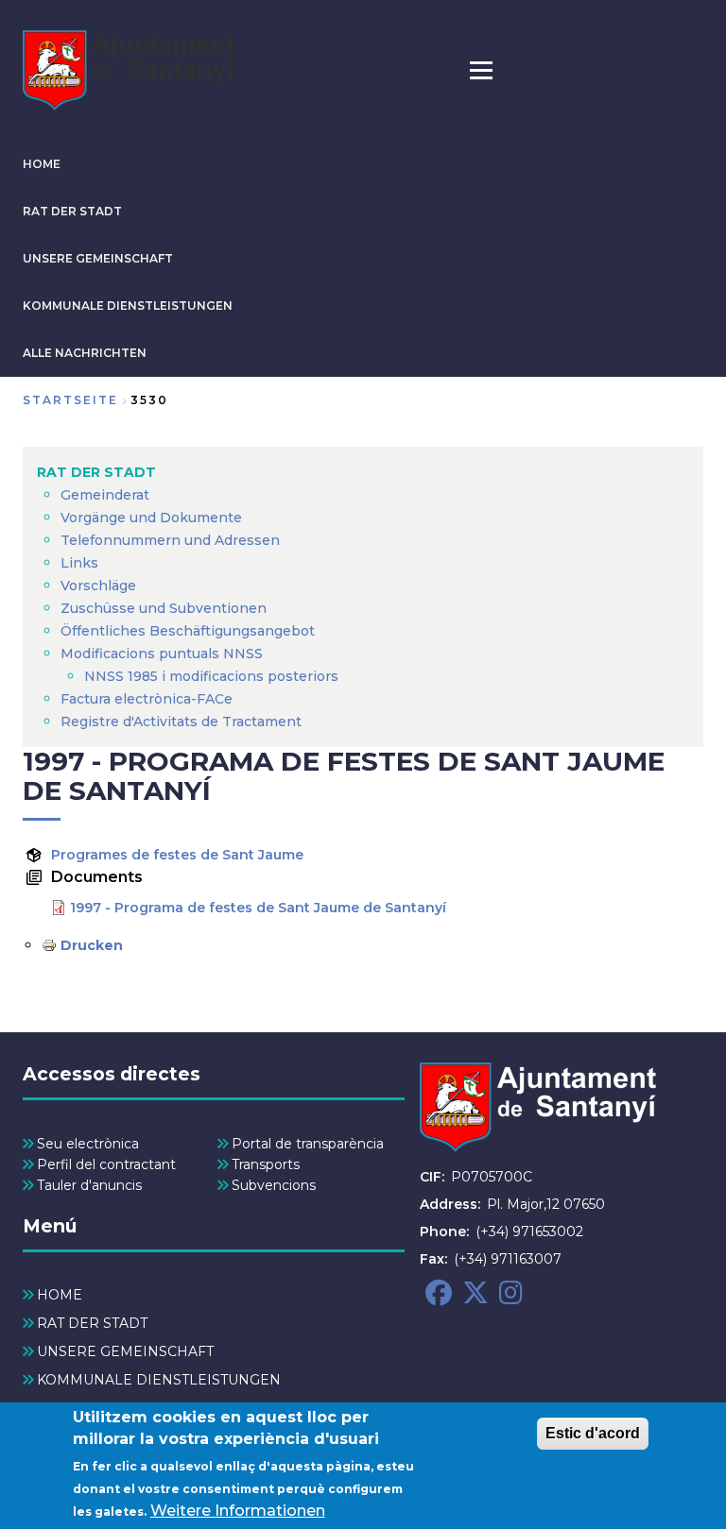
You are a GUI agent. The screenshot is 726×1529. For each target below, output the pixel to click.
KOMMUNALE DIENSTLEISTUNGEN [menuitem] (159, 1379)
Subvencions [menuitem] (274, 1185)
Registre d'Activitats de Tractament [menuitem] (181, 721)
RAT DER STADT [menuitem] (96, 472)
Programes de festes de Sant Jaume (177, 854)
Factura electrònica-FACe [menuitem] (146, 698)
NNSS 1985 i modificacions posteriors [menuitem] (213, 676)
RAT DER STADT (72, 211)
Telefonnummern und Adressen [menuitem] (170, 540)
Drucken (91, 945)
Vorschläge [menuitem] (98, 585)
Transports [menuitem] (266, 1164)
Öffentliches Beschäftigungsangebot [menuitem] (187, 630)
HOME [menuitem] (59, 1294)
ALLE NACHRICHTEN (85, 353)
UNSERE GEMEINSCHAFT (98, 258)
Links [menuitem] (79, 562)
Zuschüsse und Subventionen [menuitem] (163, 608)
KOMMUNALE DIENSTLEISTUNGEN (128, 305)
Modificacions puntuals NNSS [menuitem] (161, 653)
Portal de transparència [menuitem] (308, 1143)
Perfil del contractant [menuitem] (106, 1164)
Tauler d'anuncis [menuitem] (89, 1185)
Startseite (70, 400)
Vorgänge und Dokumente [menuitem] (151, 517)
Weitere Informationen (237, 1511)
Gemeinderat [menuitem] (104, 494)
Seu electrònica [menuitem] (88, 1143)
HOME (41, 164)
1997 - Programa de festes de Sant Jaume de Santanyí (258, 907)
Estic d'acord (592, 1433)
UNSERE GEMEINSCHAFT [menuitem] (125, 1351)
